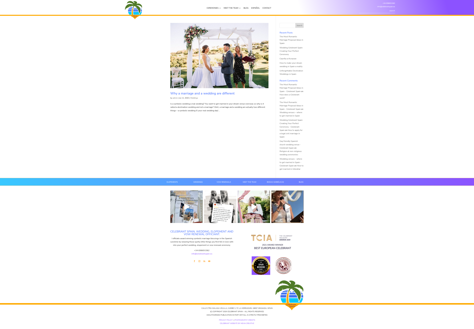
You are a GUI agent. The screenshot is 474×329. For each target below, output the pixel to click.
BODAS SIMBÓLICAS (275, 182)
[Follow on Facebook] (194, 261)
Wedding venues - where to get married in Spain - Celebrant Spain (291, 162)
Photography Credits (245, 320)
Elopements (172, 182)
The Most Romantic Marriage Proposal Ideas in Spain (291, 40)
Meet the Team (231, 8)
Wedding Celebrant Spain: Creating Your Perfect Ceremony (291, 51)
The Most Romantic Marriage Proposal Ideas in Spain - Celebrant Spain (291, 88)
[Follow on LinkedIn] (204, 261)
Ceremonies (212, 8)
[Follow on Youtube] (209, 261)
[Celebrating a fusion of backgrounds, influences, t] (287, 207)
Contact (266, 8)
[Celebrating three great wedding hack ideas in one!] (186, 207)
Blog (246, 8)
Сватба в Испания (288, 58)
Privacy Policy (226, 320)
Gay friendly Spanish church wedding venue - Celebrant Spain (290, 144)
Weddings (194, 98)
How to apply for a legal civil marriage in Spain (291, 133)
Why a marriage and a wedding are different (202, 93)
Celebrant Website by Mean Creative (237, 323)
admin (175, 98)
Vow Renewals (224, 182)
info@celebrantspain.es (386, 6)
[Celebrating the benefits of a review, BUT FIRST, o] (220, 207)
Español (255, 8)
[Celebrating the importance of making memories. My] (254, 207)
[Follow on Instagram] (199, 261)
